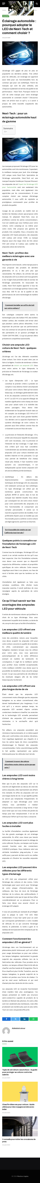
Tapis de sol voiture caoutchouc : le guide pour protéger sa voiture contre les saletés (19, 1072)
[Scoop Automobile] (21, 3)
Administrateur (18, 1028)
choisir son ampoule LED (23, 365)
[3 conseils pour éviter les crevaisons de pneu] (20, 1126)
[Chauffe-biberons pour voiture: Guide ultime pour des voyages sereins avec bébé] (20, 1092)
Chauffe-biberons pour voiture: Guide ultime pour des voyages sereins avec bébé (18, 1107)
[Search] (36, 3)
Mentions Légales (22, 1176)
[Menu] (3, 3)
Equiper (5, 16)
